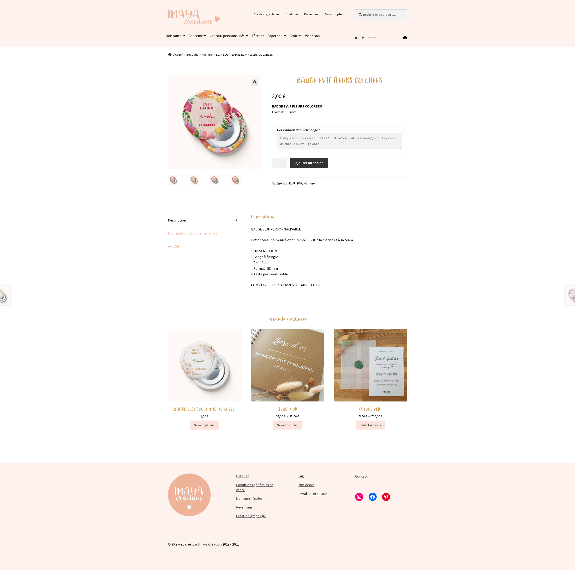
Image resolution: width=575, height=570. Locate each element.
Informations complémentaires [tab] (192, 233)
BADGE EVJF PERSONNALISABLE (276, 229)
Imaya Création (210, 544)
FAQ (302, 476)
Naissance (173, 35)
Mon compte (333, 14)
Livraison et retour (313, 493)
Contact (361, 476)
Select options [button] (204, 425)
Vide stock (313, 35)
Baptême (195, 35)
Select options (287, 425)
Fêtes (256, 35)
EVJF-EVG (222, 55)
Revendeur (311, 14)
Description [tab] (177, 220)
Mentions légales (249, 498)
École (293, 35)
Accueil (178, 55)
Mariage (207, 55)
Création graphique (267, 14)
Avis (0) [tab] (173, 246)
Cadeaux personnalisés (227, 35)
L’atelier (242, 476)
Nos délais (306, 484)
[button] (254, 82)
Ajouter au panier (309, 162)
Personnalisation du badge (297, 130)
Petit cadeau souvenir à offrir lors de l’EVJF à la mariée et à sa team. (302, 240)
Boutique (292, 14)
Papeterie (274, 35)
